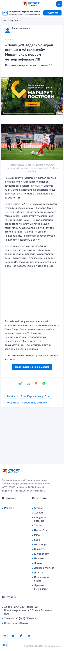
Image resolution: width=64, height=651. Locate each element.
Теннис (38, 525)
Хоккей (38, 512)
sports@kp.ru (20, 623)
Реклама (9, 508)
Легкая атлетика (44, 567)
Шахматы (39, 549)
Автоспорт (40, 544)
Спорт (5, 20)
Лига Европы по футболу (35, 396)
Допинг (38, 563)
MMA (37, 534)
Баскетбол (40, 530)
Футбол (14, 20)
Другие (38, 572)
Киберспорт (41, 553)
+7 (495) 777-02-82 (26, 618)
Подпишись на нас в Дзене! (32, 366)
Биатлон (39, 558)
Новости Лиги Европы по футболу (27, 402)
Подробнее (52, 13)
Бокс (37, 539)
